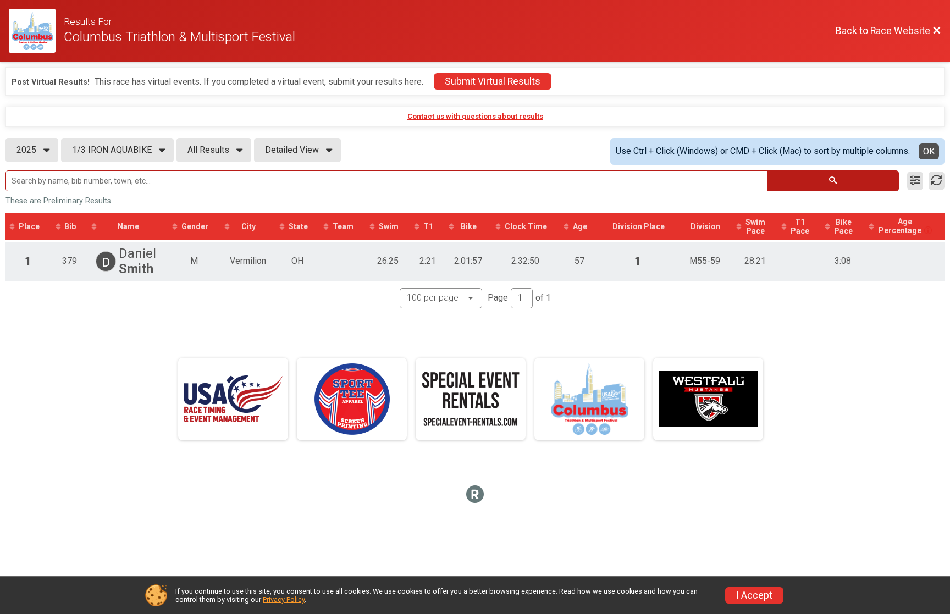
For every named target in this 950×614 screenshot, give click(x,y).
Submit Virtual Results (492, 81)
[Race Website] (36, 31)
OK (929, 151)
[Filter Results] (915, 181)
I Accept (754, 595)
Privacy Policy (284, 599)
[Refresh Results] (937, 181)
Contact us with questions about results (475, 116)
